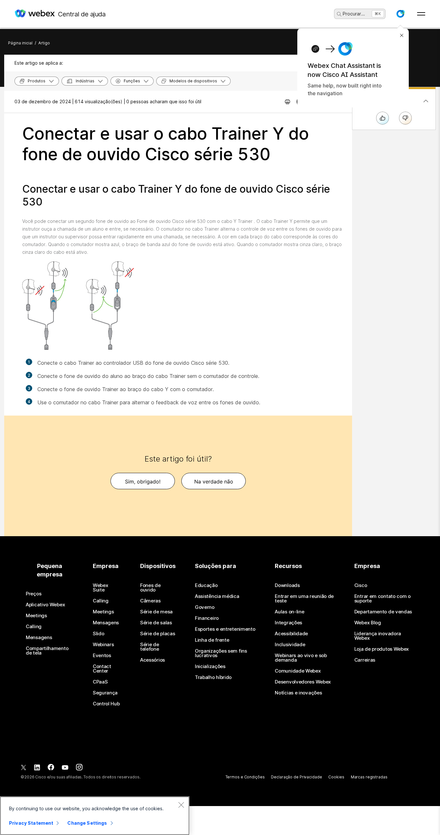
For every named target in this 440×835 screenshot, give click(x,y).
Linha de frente (212, 640)
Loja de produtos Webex (381, 649)
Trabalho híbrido (213, 677)
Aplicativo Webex (45, 604)
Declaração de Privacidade (296, 777)
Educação (206, 585)
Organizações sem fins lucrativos (221, 653)
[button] (400, 13)
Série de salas (156, 622)
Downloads (287, 585)
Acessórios (152, 660)
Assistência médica (217, 596)
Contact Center (102, 668)
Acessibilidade (291, 633)
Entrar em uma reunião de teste (304, 598)
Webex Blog (367, 622)
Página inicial (20, 43)
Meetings (36, 615)
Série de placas (157, 633)
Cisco (360, 585)
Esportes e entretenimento (225, 629)
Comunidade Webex (297, 671)
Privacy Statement (31, 823)
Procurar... (354, 13)
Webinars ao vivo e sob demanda (301, 657)
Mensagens (39, 637)
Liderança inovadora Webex (377, 635)
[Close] (181, 805)
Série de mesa (156, 612)
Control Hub (106, 704)
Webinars (103, 644)
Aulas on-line (289, 612)
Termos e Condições (245, 777)
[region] (94, 815)
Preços (33, 594)
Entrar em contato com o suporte (382, 598)
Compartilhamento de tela (47, 650)
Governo (205, 607)
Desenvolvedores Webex (303, 682)
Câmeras (150, 601)
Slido (98, 633)
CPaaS (100, 682)
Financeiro (207, 618)
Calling (34, 626)
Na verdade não (213, 481)
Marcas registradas (369, 777)
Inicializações (210, 666)
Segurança (105, 693)
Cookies (336, 777)
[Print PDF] (287, 101)
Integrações (288, 622)
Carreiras (364, 660)
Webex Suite (100, 587)
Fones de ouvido (150, 587)
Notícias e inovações (298, 693)
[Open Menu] (421, 13)
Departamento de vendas (383, 612)
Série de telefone (149, 646)
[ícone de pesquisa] (339, 14)
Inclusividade (290, 644)
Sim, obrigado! (142, 481)
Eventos (102, 655)
